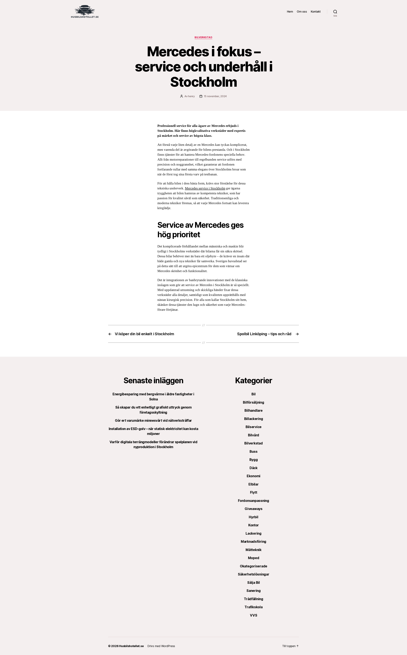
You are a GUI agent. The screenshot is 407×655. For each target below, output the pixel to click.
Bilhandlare (253, 410)
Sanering (253, 591)
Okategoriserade (253, 566)
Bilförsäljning (253, 402)
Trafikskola (253, 607)
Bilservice (254, 427)
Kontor (253, 525)
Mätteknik (254, 550)
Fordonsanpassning (253, 501)
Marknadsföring (253, 542)
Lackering (254, 533)
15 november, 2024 (215, 96)
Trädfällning (253, 599)
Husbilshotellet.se (131, 646)
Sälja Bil (253, 583)
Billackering (253, 419)
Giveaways (253, 509)
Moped (253, 558)
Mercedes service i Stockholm (205, 188)
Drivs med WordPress (161, 646)
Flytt (253, 492)
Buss (254, 452)
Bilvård (253, 435)
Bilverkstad (203, 37)
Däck (254, 468)
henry (191, 96)
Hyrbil (253, 517)
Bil (253, 394)
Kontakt (316, 11)
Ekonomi (253, 476)
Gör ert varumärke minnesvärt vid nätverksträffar (153, 421)
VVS (253, 615)
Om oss (302, 11)
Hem (290, 11)
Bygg (253, 460)
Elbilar (253, 484)
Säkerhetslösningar (253, 574)
